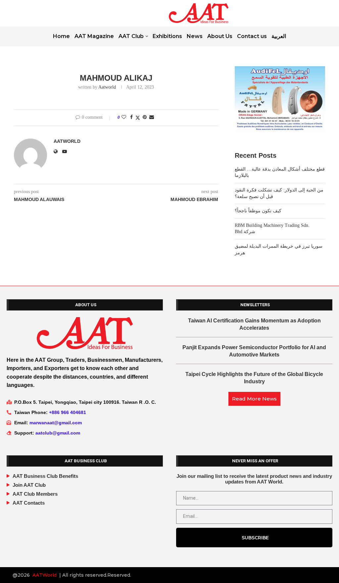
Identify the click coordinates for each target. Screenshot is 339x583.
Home (61, 36)
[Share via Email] (151, 117)
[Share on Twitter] (137, 118)
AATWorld (44, 575)
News (195, 36)
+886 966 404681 (67, 412)
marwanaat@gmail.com (55, 422)
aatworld (107, 87)
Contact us (252, 36)
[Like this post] (123, 117)
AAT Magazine (94, 36)
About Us (219, 36)
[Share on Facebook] (131, 117)
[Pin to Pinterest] (145, 117)
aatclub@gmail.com (57, 433)
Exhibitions (167, 36)
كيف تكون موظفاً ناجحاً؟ (258, 210)
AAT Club (131, 36)
